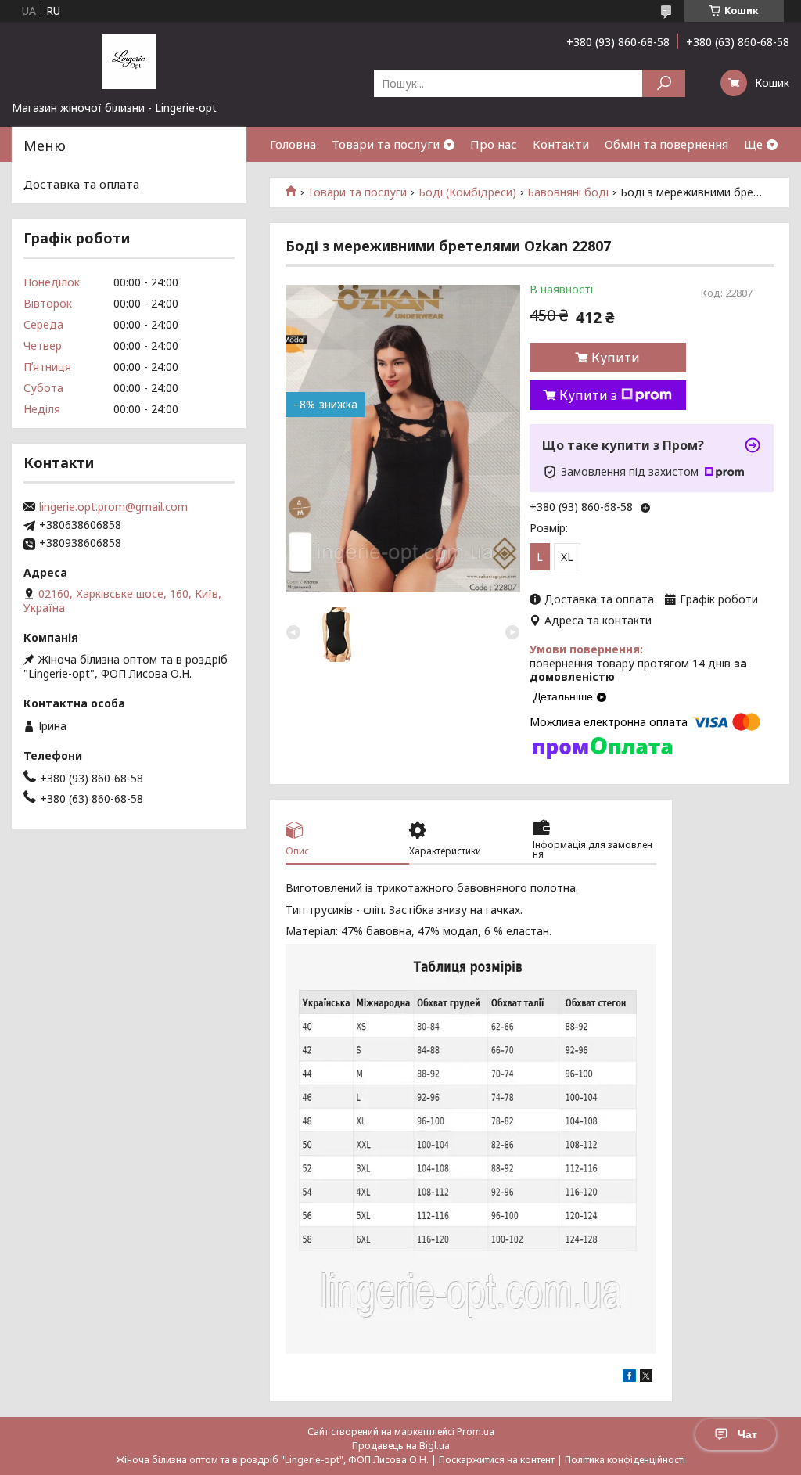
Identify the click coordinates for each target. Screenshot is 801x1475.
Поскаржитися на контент (497, 1459)
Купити (615, 357)
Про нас (493, 144)
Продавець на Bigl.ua (401, 1445)
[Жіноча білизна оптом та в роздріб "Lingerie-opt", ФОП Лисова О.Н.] (129, 61)
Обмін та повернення (666, 144)
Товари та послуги (386, 144)
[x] (646, 1377)
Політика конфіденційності (625, 1459)
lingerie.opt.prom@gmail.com (113, 507)
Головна (293, 144)
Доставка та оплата (81, 184)
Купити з (588, 395)
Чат (747, 1434)
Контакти (561, 144)
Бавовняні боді (568, 192)
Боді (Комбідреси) (467, 192)
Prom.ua (475, 1431)
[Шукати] (663, 83)
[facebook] (629, 1377)
